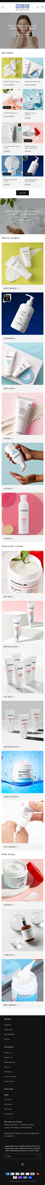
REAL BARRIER (10, 1005)
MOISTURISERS (10, 288)
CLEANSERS (9, 338)
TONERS (7, 538)
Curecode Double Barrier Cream (12, 147)
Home (6, 1095)
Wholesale (8, 1072)
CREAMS (7, 438)
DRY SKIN (8, 597)
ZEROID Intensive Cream (11, 81)
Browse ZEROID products (22, 220)
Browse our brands (22, 34)
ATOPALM (8, 905)
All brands (8, 1109)
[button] (2, 7)
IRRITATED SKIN (10, 647)
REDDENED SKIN (11, 747)
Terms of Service (10, 1076)
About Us (7, 1052)
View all (22, 193)
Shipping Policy (9, 1062)
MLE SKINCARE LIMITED (19, 1181)
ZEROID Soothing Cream (32, 81)
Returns (7, 1067)
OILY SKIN (8, 697)
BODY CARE (9, 388)
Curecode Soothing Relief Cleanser (31, 180)
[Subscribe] (38, 1156)
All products (8, 1114)
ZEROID (7, 1039)
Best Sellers (8, 1104)
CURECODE (9, 955)
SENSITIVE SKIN (10, 797)
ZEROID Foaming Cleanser (30, 114)
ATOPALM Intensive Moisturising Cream (31, 147)
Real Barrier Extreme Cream (10, 180)
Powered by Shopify (30, 1181)
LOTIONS (7, 488)
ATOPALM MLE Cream (10, 113)
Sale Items (8, 1099)
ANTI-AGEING (10, 847)
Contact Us (8, 1057)
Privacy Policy (9, 1081)
